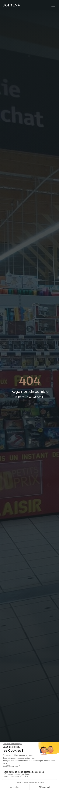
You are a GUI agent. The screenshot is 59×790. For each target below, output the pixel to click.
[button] (53, 5)
